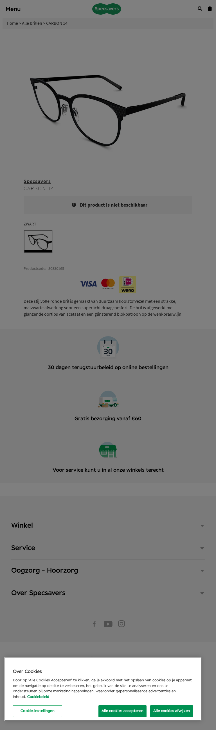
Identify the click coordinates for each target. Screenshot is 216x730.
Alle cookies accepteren (122, 711)
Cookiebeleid (38, 697)
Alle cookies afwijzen (171, 711)
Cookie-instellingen (37, 711)
